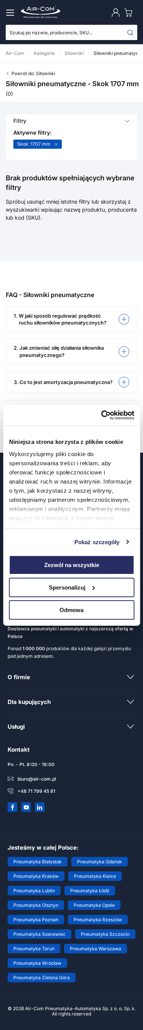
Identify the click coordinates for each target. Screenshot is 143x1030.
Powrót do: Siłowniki (33, 73)
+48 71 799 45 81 (36, 791)
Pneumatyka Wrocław (37, 963)
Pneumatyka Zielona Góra (41, 977)
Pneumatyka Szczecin (105, 934)
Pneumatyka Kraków (36, 876)
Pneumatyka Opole (94, 905)
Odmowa (71, 609)
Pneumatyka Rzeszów (98, 919)
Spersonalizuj (67, 587)
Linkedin (40, 807)
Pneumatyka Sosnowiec (39, 934)
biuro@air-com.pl (37, 779)
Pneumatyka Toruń (34, 948)
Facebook (13, 807)
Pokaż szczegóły (97, 541)
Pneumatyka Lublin (34, 890)
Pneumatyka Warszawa (95, 948)
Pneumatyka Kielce (95, 876)
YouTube (26, 807)
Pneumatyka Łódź (89, 890)
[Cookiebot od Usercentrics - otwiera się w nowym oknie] (101, 415)
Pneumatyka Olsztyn (35, 905)
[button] (71, 319)
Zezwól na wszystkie (71, 565)
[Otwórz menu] (11, 12)
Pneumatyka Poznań (35, 919)
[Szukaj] (130, 32)
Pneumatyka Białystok (37, 861)
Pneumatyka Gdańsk (99, 861)
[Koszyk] (130, 12)
